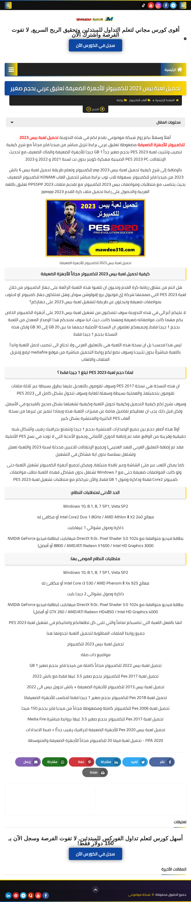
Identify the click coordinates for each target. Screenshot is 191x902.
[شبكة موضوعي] (95, 19)
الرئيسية (170, 70)
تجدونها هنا (57, 633)
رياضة (120, 100)
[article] (53, 799)
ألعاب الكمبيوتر (138, 100)
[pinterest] (16, 895)
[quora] (30, 895)
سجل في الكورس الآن (95, 45)
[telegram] (173, 5)
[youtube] (151, 5)
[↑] (95, 889)
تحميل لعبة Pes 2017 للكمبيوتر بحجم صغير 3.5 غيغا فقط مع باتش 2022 (95, 676)
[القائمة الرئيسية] (11, 69)
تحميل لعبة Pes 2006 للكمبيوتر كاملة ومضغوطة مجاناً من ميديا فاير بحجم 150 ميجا (95, 708)
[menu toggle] (182, 5)
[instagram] (158, 5)
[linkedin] (8, 895)
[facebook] (166, 5)
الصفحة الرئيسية (164, 100)
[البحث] (8, 5)
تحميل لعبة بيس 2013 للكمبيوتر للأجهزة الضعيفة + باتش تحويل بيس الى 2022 (95, 687)
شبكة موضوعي (139, 894)
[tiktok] (143, 5)
